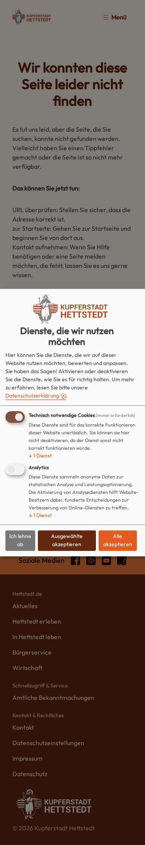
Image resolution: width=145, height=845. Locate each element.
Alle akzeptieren (117, 540)
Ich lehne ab (20, 540)
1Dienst (40, 455)
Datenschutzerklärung (32, 395)
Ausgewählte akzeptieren (67, 540)
